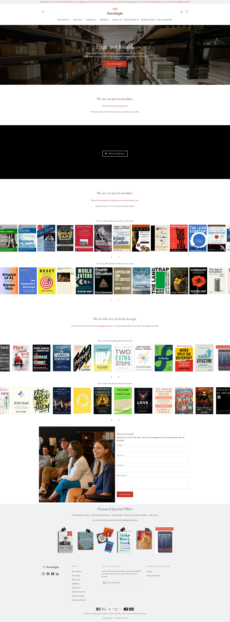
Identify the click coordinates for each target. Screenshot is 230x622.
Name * (120, 445)
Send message (125, 494)
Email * (121, 455)
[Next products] (118, 257)
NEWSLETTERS (148, 20)
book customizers (116, 106)
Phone (120, 465)
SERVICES (91, 20)
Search (149, 571)
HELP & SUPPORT (164, 20)
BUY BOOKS (63, 20)
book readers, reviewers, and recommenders (116, 200)
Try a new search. (115, 64)
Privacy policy (108, 618)
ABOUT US (117, 20)
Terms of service (121, 618)
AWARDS (104, 20)
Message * (122, 475)
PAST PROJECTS (131, 20)
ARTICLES (78, 20)
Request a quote (153, 576)
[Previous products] (111, 257)
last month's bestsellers (96, 326)
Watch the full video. (117, 153)
